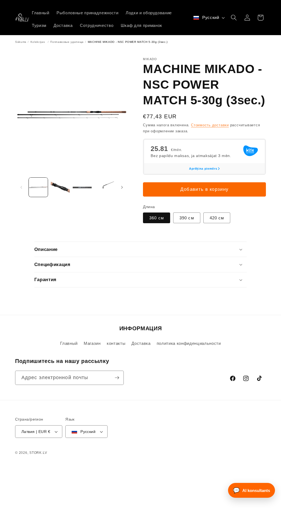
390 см (186, 218)
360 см (156, 218)
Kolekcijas (37, 41)
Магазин (92, 343)
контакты (116, 343)
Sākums (20, 41)
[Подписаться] (116, 378)
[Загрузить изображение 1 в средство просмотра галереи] (38, 187)
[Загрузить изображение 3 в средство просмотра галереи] (82, 187)
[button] (233, 17)
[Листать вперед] (122, 187)
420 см (217, 218)
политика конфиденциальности (189, 343)
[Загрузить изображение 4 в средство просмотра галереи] (104, 187)
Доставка (140, 343)
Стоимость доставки (210, 125)
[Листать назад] (21, 187)
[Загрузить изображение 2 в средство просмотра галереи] (60, 187)
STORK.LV (38, 453)
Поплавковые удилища (67, 41)
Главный (69, 343)
